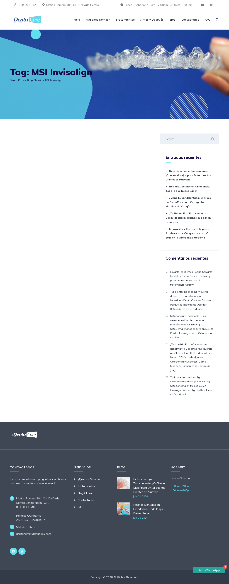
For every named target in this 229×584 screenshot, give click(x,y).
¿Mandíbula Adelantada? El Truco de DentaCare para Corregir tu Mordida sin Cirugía (188, 202)
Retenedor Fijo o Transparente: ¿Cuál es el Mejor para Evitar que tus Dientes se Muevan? (188, 175)
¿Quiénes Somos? (98, 19)
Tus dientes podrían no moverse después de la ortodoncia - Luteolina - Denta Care (189, 296)
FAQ (208, 19)
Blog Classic (85, 493)
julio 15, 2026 (140, 517)
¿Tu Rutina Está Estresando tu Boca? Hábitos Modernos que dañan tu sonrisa (188, 218)
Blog (172, 19)
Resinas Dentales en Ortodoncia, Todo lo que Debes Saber (148, 509)
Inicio (76, 19)
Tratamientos (125, 19)
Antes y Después (152, 19)
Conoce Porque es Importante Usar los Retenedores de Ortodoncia (190, 305)
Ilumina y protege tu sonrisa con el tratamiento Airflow (190, 280)
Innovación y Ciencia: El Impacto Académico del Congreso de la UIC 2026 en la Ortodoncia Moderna (187, 233)
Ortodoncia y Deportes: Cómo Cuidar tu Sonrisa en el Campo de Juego (190, 366)
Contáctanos (190, 19)
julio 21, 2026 (140, 496)
